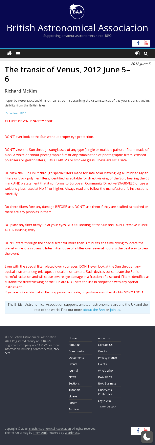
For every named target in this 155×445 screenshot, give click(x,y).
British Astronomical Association (77, 27)
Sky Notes (104, 400)
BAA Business (107, 383)
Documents (76, 358)
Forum (73, 403)
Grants (102, 351)
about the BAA (94, 309)
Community (76, 351)
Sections (74, 383)
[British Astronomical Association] (9, 53)
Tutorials (74, 390)
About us (74, 345)
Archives (74, 409)
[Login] (137, 53)
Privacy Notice (107, 358)
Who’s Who (105, 370)
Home (73, 338)
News (72, 377)
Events (73, 364)
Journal (73, 370)
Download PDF (15, 113)
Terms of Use (107, 407)
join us (115, 309)
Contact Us (105, 345)
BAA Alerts (105, 377)
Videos (73, 396)
